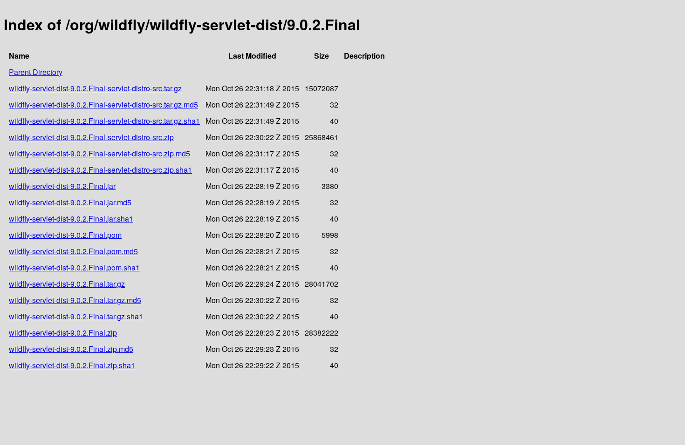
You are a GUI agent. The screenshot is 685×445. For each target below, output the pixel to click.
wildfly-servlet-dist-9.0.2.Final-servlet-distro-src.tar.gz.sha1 (104, 120)
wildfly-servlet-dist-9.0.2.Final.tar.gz (67, 283)
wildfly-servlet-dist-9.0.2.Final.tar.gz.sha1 (76, 316)
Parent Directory (35, 72)
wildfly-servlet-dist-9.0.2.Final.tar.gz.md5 (75, 300)
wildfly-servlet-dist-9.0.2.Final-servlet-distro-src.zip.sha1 (100, 169)
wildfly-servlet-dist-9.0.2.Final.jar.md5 (70, 202)
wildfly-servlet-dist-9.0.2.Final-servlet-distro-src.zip (91, 137)
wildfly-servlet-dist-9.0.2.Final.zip (63, 332)
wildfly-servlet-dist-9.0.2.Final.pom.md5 (73, 251)
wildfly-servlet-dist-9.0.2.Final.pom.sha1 (74, 267)
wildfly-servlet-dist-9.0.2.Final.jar (62, 186)
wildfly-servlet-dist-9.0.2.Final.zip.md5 (71, 349)
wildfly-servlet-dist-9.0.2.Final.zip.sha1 (72, 365)
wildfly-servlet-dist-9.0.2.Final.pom (65, 234)
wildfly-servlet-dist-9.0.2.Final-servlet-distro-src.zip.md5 (99, 153)
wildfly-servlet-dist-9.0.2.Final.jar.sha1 (71, 218)
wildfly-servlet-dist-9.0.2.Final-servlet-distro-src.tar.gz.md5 (103, 104)
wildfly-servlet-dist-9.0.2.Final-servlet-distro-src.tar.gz (95, 88)
